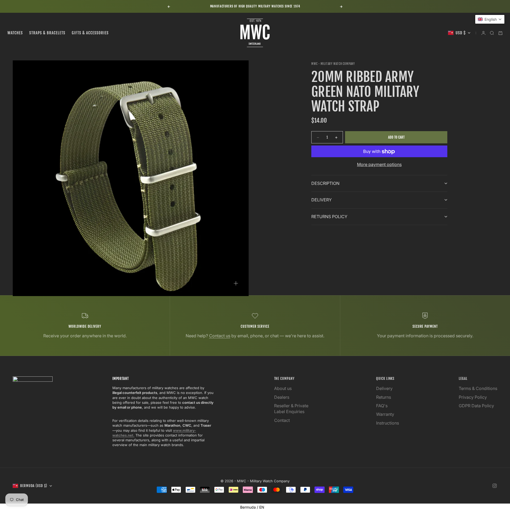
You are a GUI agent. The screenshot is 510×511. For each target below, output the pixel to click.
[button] (489, 19)
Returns (383, 397)
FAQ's (382, 405)
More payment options (379, 164)
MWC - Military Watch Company (333, 64)
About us (283, 388)
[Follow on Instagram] (494, 485)
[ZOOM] (236, 283)
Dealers (281, 397)
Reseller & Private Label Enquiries (291, 408)
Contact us (219, 335)
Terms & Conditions (478, 388)
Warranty (385, 414)
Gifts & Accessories (90, 32)
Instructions (387, 423)
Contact (282, 420)
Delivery (384, 388)
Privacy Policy (473, 397)
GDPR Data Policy (476, 405)
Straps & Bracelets (47, 32)
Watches (15, 32)
